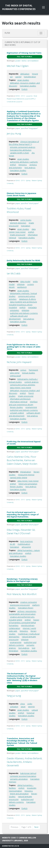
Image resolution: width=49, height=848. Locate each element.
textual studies (28, 373)
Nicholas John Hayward (19, 362)
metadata (32, 307)
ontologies (14, 310)
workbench (22, 287)
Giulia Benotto (14, 761)
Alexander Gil (28, 529)
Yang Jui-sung (14, 695)
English (24, 89)
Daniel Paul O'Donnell (18, 533)
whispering (26, 547)
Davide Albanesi (15, 758)
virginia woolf (15, 375)
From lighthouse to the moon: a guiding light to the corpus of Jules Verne (23, 346)
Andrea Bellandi (33, 758)
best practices (26, 541)
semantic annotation (19, 779)
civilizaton (14, 706)
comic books (25, 220)
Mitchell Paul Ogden (17, 65)
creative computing (28, 602)
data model (25, 281)
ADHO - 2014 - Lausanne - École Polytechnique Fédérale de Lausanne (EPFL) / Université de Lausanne (22, 98)
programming (31, 407)
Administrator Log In (10, 846)
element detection (18, 223)
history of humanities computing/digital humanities (24, 623)
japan (23, 706)
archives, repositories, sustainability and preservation (23, 612)
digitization (24, 74)
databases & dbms (27, 299)
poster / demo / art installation (27, 61)
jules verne (14, 373)
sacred (18, 76)
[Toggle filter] (41, 33)
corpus (23, 370)
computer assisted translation (23, 776)
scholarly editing (17, 413)
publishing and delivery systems (24, 313)
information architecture (20, 399)
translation (25, 225)
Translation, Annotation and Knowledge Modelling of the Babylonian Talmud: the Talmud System (22, 741)
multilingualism (24, 544)
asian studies (23, 80)
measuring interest (26, 474)
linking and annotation (28, 484)
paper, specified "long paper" (26, 128)
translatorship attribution (20, 150)
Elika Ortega (13, 529)
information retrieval (18, 401)
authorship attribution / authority (24, 162)
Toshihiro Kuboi (15, 208)
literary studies (16, 407)
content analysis (31, 382)
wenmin (31, 706)
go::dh (12, 544)
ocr (11, 76)
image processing (17, 235)
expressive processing (20, 605)
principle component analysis (22, 147)
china (22, 703)
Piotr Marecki (14, 594)
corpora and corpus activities (22, 384)
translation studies (28, 86)
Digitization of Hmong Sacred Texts (24, 53)
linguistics (23, 164)
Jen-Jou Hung (14, 133)
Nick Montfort (29, 594)
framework (33, 370)
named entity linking (18, 477)
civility (29, 703)
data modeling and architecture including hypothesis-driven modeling (23, 305)
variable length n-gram (19, 153)
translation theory (25, 608)
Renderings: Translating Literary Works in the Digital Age (22, 580)
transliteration (30, 76)
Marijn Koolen (29, 463)
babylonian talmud (28, 773)
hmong (35, 74)
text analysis (30, 167)
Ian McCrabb (13, 273)
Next (36, 827)
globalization (25, 472)
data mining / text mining (20, 387)
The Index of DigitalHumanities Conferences (18, 7)
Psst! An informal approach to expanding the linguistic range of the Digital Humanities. (23, 514)
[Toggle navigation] (43, 7)
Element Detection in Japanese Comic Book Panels (21, 194)
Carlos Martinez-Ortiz (18, 456)
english (13, 164)
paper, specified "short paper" (27, 203)
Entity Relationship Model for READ (23, 260)
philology (21, 284)
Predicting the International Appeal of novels (24, 442)
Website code (9, 837)
